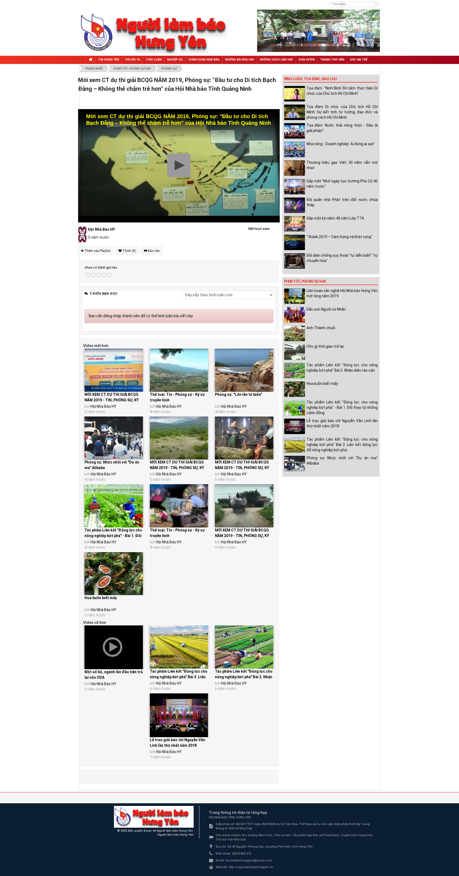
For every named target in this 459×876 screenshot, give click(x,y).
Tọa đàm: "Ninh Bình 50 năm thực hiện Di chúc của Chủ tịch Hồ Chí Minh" (342, 91)
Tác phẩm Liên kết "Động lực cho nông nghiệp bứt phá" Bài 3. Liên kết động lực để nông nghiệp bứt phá (342, 444)
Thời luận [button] (154, 59)
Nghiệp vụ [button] (175, 59)
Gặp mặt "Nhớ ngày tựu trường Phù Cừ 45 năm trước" (342, 183)
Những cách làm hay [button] (276, 59)
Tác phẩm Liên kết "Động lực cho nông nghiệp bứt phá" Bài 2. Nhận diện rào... (244, 677)
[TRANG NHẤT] (90, 60)
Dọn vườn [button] (306, 59)
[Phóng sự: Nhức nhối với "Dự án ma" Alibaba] (113, 438)
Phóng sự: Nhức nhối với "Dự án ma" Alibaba (342, 460)
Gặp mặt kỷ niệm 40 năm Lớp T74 (335, 218)
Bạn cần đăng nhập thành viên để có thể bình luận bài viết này (141, 316)
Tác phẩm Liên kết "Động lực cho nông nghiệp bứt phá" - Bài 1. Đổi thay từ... (113, 535)
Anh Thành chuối (321, 328)
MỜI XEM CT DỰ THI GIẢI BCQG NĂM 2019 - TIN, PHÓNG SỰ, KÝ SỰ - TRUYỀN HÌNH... (111, 400)
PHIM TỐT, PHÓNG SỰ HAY (305, 281)
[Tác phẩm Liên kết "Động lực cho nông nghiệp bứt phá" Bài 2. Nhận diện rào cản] (244, 647)
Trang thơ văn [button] (332, 59)
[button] (178, 165)
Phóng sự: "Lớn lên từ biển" (238, 394)
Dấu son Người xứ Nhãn (326, 309)
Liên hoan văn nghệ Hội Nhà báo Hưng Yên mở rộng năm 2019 (342, 293)
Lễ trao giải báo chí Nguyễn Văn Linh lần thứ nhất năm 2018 (342, 423)
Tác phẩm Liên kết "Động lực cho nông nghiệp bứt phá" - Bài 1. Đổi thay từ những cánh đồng (342, 407)
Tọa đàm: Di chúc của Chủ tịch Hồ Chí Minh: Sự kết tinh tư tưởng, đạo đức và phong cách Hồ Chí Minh (342, 112)
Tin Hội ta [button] (132, 59)
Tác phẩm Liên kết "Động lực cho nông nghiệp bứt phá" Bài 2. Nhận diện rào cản (342, 367)
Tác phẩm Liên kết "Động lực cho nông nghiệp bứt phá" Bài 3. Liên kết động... (178, 677)
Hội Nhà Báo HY (103, 406)
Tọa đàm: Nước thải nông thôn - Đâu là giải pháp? (342, 128)
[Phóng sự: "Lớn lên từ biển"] (244, 370)
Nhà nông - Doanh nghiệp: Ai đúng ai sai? (341, 144)
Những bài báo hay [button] (239, 59)
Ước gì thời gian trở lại (325, 346)
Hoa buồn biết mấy (100, 598)
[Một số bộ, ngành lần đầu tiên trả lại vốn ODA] (113, 647)
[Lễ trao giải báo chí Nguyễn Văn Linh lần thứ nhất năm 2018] (179, 715)
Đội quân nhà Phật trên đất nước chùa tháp (342, 202)
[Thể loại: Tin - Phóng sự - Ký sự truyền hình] (179, 370)
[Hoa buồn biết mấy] (113, 573)
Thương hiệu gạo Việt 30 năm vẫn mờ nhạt (342, 165)
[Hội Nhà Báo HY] (83, 234)
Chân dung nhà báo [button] (203, 59)
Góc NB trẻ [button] (358, 59)
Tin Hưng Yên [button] (108, 59)
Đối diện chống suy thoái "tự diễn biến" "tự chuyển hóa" (342, 258)
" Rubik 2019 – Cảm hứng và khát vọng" (339, 237)
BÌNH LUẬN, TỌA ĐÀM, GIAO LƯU (310, 79)
